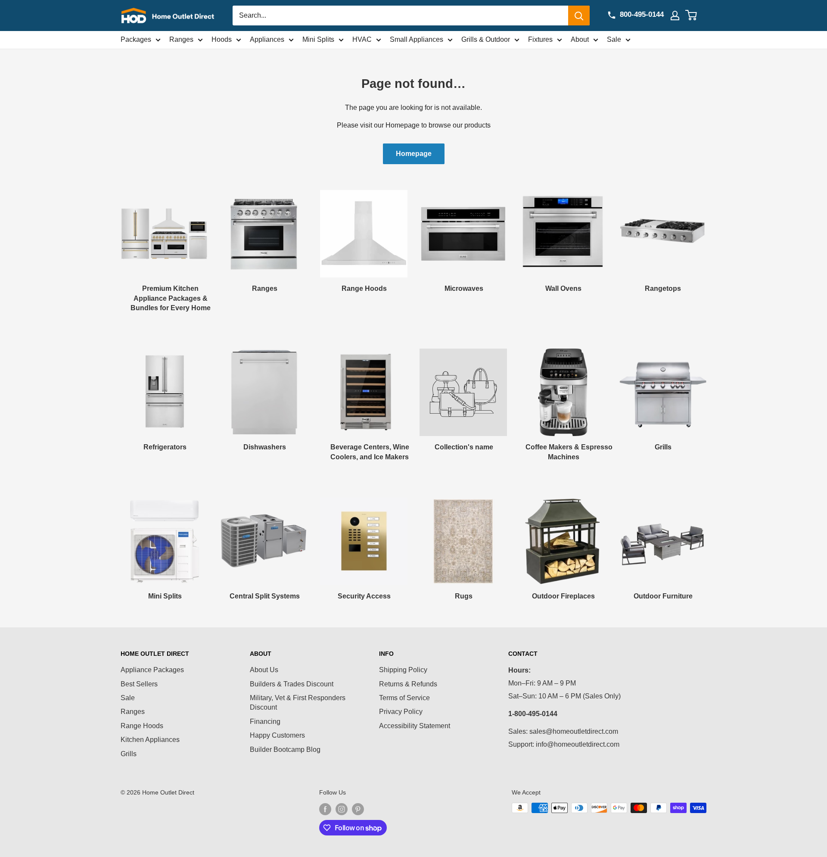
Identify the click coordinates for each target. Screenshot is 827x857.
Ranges (181, 39)
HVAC (362, 39)
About (580, 39)
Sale (614, 39)
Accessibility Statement (414, 725)
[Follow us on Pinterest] (358, 809)
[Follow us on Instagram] (342, 809)
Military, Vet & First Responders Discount (297, 702)
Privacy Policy (401, 711)
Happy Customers (277, 735)
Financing (265, 721)
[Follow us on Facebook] (325, 809)
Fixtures (540, 39)
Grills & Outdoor (485, 39)
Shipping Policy (403, 669)
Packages (136, 39)
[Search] (579, 15)
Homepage (414, 153)
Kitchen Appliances (150, 739)
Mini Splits (318, 39)
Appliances (267, 39)
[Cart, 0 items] (696, 15)
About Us (264, 669)
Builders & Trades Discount (291, 684)
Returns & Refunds (408, 684)
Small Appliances (416, 39)
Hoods (221, 39)
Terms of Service (404, 697)
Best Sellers (139, 684)
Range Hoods (142, 725)
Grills (129, 753)
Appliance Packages (152, 669)
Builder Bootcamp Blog (285, 749)
